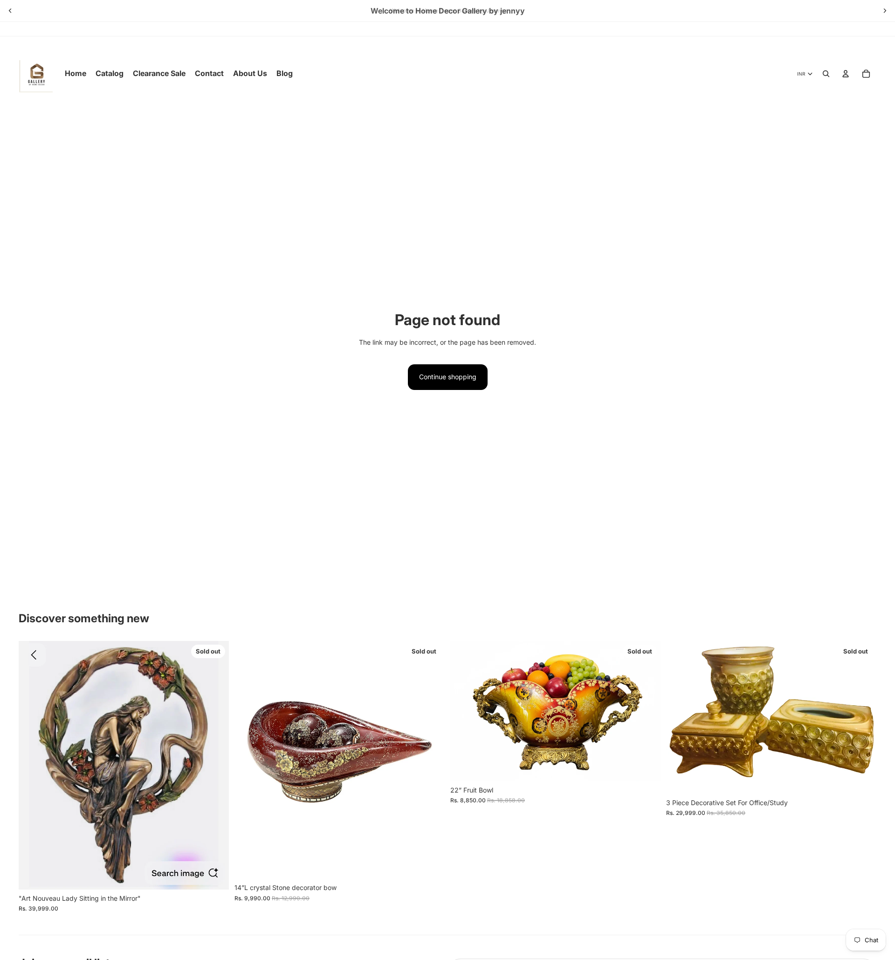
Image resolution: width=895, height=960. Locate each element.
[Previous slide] (10, 10)
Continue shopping (447, 377)
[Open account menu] (845, 73)
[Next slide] (884, 10)
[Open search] (826, 73)
